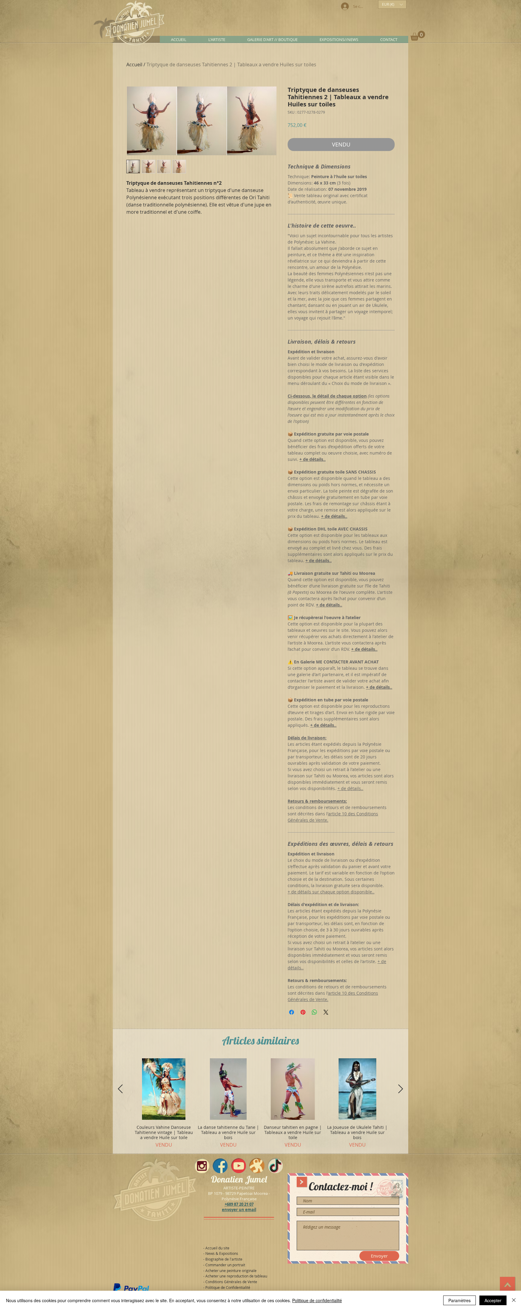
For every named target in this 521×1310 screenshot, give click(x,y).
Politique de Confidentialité (227, 1287)
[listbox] (392, 4)
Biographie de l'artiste (223, 1259)
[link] (417, 36)
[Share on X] (326, 1012)
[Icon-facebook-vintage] (220, 1165)
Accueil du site (217, 1247)
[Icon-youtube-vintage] (238, 1165)
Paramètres (459, 1300)
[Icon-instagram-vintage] (201, 1165)
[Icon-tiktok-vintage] (275, 1165)
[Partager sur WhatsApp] (314, 1012)
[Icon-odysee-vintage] (256, 1165)
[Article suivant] (400, 1088)
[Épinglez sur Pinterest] (303, 1012)
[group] (260, 1103)
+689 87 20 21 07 (239, 1204)
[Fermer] (513, 1300)
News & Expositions (221, 1253)
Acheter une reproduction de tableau (236, 1276)
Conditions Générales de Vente (231, 1281)
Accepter (493, 1300)
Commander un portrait (225, 1264)
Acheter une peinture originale (231, 1270)
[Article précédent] (120, 1088)
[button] (392, 4)
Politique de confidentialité (317, 1300)
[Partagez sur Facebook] (291, 1012)
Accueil (134, 64)
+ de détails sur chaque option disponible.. (331, 892)
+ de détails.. (350, 788)
